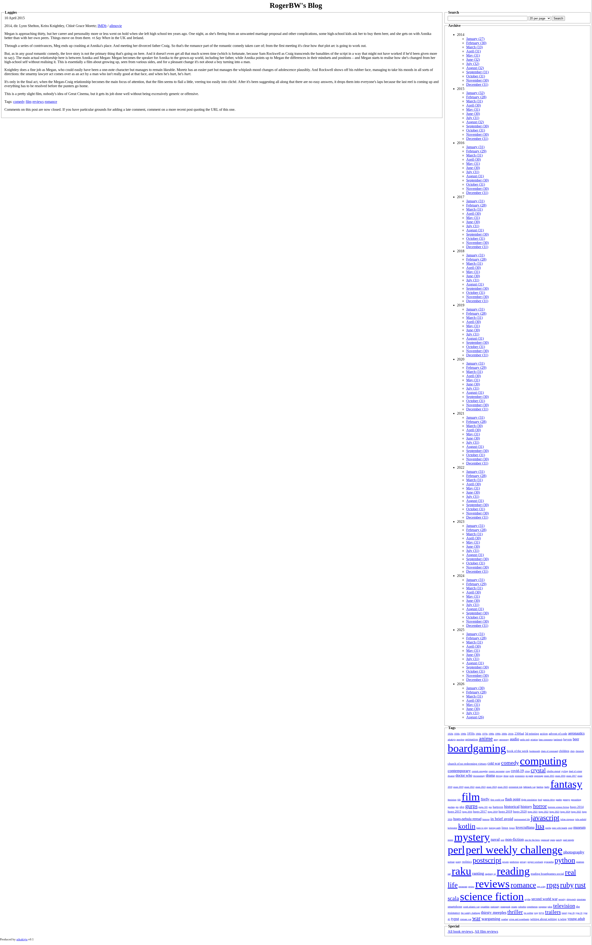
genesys (566, 799)
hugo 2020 (520, 811)
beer (576, 739)
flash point (512, 799)
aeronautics (576, 733)
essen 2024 (492, 787)
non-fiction (514, 839)
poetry (458, 862)
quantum (580, 862)
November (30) (477, 80)
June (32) (473, 60)
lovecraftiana (525, 827)
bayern (567, 739)
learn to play (482, 828)
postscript (487, 860)
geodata (451, 807)
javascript (545, 817)
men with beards (559, 828)
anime (486, 739)
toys (541, 912)
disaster (451, 776)
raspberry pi (490, 874)
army (496, 739)
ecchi (511, 776)
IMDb (102, 26)
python (565, 860)
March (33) (474, 47)
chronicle (580, 751)
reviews (38, 102)
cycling (564, 771)
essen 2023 (480, 787)
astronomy (504, 739)
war (476, 918)
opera (552, 840)
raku (461, 871)
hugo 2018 (493, 811)
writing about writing (543, 919)
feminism (452, 799)
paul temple (568, 840)
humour (486, 819)
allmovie (115, 26)
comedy (19, 102)
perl (456, 849)
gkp (461, 807)
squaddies (485, 906)
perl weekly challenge (514, 849)
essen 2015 (549, 776)
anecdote (460, 739)
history (526, 806)
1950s (471, 733)
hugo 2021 (533, 811)
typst (455, 918)
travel (564, 913)
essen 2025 (503, 787)
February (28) (476, 97)
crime (527, 771)
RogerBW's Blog (296, 5)
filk (459, 799)
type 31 (579, 913)
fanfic (546, 787)
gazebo (559, 799)
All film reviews (486, 931)
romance (51, 102)
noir (502, 840)
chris (572, 751)
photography (573, 852)
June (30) (473, 114)
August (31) (475, 176)
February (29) (476, 151)
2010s (511, 734)
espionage (538, 776)
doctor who (464, 775)
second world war (544, 899)
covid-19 (517, 771)
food (540, 799)
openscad (545, 840)
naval (495, 839)
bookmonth (534, 751)
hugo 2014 (577, 807)
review (471, 886)
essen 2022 (469, 787)
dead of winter (575, 771)
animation (471, 739)
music (450, 840)
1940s (463, 734)
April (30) (473, 105)
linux (505, 827)
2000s (504, 734)
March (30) (474, 426)
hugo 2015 (454, 811)
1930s (457, 734)
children (564, 751)
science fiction (492, 896)
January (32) (475, 93)
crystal (538, 770)
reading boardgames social (547, 873)
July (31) (472, 118)
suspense (543, 906)
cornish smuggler (480, 771)
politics (467, 861)
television (564, 906)
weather (504, 919)
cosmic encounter (497, 771)
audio (514, 739)
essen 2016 (560, 776)
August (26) (475, 717)
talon (550, 906)
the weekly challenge (470, 913)
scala (453, 898)
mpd (570, 828)
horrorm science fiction (558, 807)
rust (580, 885)
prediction (514, 862)
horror (540, 806)
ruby (567, 885)
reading (513, 871)
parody (559, 840)
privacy (523, 862)
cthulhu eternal (553, 771)
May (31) (473, 55)
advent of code (558, 733)
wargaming (490, 918)
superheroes (532, 906)
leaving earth (495, 828)
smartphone (455, 906)
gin (457, 807)
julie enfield (580, 819)
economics (520, 776)
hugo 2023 (554, 811)
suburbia (522, 906)
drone (506, 776)
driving (499, 776)
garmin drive (549, 799)
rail (449, 874)
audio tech (525, 739)
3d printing (532, 733)
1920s (450, 734)
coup (508, 771)
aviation (534, 739)
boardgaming (477, 748)
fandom (539, 787)
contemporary (459, 770)
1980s (491, 734)
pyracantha (549, 862)
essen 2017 (571, 776)
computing (543, 761)
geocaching (576, 799)
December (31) (477, 84)
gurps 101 (483, 807)
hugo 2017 (480, 811)
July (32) (472, 64)
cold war (493, 763)
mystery (472, 837)
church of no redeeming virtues (467, 763)
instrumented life (522, 819)
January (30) (475, 688)
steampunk (505, 906)
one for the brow (532, 840)
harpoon (498, 807)
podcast (451, 862)
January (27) (475, 39)
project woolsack (535, 862)
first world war (497, 799)
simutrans (581, 899)
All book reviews (460, 931)
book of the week (517, 751)
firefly (485, 799)
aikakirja (452, 739)
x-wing (562, 919)
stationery (495, 906)
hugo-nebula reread (467, 819)
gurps (471, 806)
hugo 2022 (544, 811)
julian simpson (567, 819)
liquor (512, 828)
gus (490, 807)
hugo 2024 (565, 811)
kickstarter (452, 828)
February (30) (476, 43)
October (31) (475, 76)
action (544, 733)
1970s (485, 734)
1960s (478, 734)
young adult (576, 919)
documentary (479, 776)
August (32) (475, 68)
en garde (529, 776)
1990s (498, 734)
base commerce (546, 739)
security (562, 899)
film (28, 102)
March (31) (474, 101)
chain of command (549, 751)
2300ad (519, 733)
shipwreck (571, 899)
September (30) (477, 126)
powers (505, 862)
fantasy (566, 784)
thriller (515, 912)
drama (490, 775)
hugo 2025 (576, 811)
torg (536, 913)
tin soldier (528, 913)
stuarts (514, 906)
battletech (558, 739)
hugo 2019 (505, 811)
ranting (478, 873)
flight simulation (529, 799)
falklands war (529, 787)
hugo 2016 (467, 811)
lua (539, 826)
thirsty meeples (493, 912)
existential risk (515, 787)
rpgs (552, 885)
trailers (553, 912)
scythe (527, 899)
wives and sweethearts (519, 919)
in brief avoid (501, 818)
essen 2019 (458, 787)
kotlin (466, 826)
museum (579, 827)
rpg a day (541, 886)
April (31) (473, 51)
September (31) (477, 72)
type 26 (571, 913)
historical (512, 806)
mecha (548, 828)
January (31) (475, 147)
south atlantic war (471, 906)
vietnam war (465, 919)
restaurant (463, 886)
